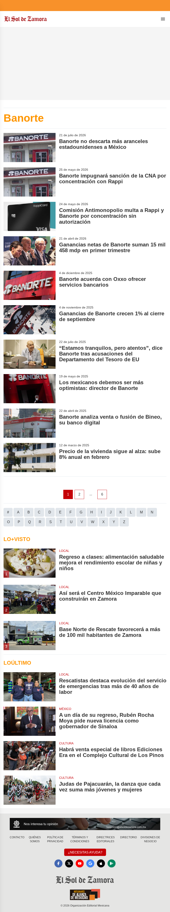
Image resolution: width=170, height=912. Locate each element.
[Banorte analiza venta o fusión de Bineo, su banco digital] (30, 423)
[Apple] (101, 863)
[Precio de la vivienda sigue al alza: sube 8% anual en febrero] (30, 457)
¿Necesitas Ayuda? (85, 852)
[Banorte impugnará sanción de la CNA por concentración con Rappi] (30, 182)
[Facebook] (58, 863)
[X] (69, 863)
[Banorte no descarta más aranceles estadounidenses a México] (30, 147)
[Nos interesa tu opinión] (85, 824)
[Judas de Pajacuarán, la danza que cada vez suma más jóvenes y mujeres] (30, 790)
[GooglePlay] (112, 863)
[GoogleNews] (90, 863)
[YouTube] (80, 863)
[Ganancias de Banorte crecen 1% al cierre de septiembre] (30, 319)
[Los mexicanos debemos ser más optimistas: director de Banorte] (30, 388)
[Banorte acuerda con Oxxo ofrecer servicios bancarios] (30, 285)
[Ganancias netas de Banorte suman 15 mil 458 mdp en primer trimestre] (30, 250)
